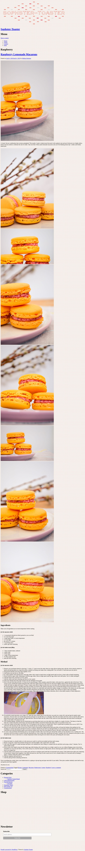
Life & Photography (9, 780)
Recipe (20, 767)
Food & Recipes (8, 782)
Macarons (31, 767)
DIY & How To (8, 786)
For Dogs (9, 783)
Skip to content (5, 38)
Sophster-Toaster (10, 29)
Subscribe (6, 831)
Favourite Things (8, 785)
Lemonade (25, 767)
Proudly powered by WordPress (9, 849)
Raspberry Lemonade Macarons (19, 54)
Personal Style (7, 777)
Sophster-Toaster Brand (13, 779)
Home (5, 41)
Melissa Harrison (26, 58)
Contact (6, 44)
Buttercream (37, 767)
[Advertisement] (31, 845)
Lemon (43, 767)
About (5, 42)
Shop (5, 45)
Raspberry (48, 767)
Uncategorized (9, 767)
